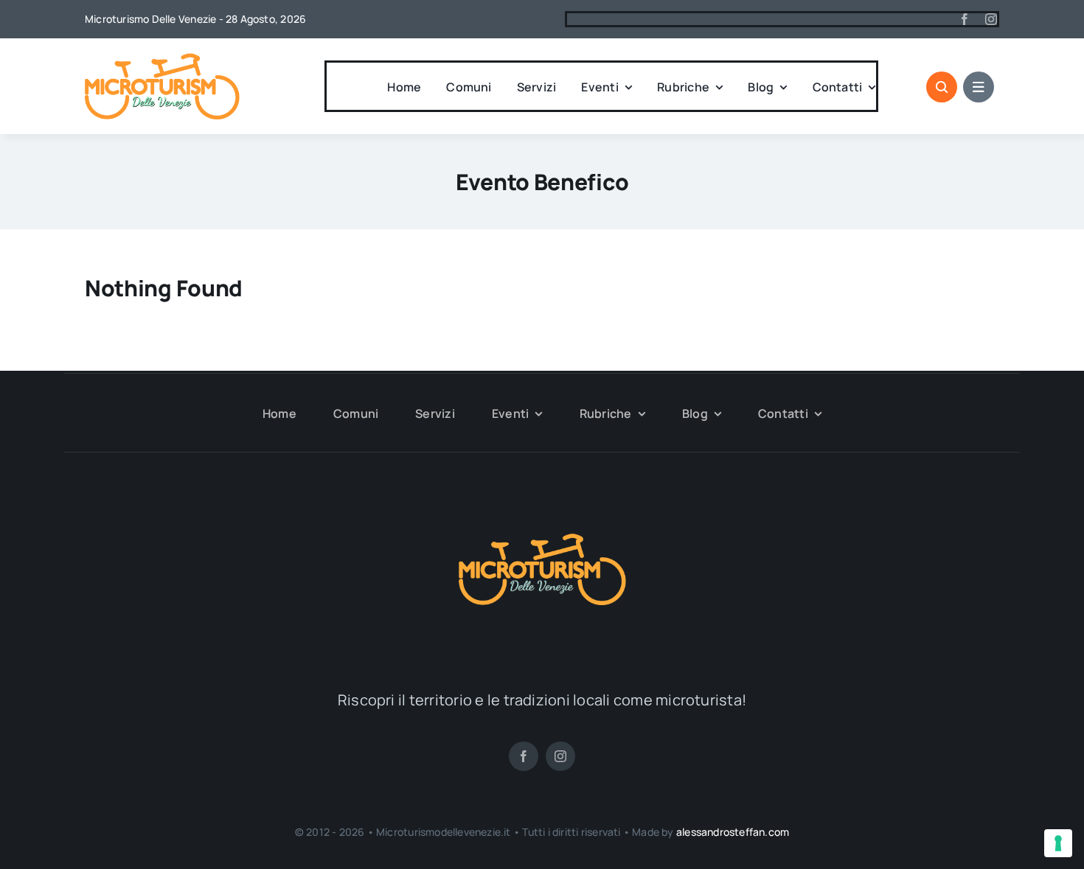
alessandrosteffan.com (732, 832)
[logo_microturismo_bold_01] (162, 59)
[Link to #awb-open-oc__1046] (941, 86)
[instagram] (991, 19)
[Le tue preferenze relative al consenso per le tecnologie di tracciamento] (1058, 843)
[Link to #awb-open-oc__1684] (978, 86)
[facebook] (964, 19)
